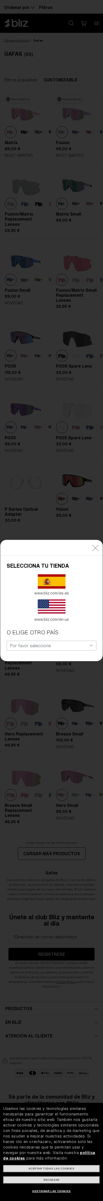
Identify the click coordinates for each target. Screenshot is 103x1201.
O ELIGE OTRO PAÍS (32, 632)
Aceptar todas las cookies (51, 1168)
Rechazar (51, 1179)
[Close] (95, 547)
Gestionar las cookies (51, 1191)
